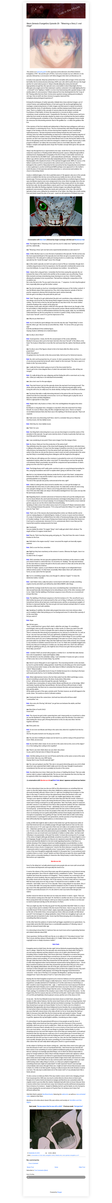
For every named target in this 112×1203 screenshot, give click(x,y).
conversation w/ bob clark (38, 1155)
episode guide (41, 72)
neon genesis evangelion (69, 1155)
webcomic (65, 1094)
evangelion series (50, 1155)
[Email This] (49, 1153)
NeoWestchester (47, 1094)
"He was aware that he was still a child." (49, 1106)
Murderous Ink (79, 240)
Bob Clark (43, 240)
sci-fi (77, 1155)
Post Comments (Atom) (41, 1170)
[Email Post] (46, 1153)
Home (56, 1167)
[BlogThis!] (50, 1153)
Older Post (82, 1167)
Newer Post (30, 1167)
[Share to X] (52, 1153)
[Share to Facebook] (53, 1153)
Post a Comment (33, 1163)
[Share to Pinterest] (55, 1153)
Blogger (59, 1192)
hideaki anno (58, 1155)
